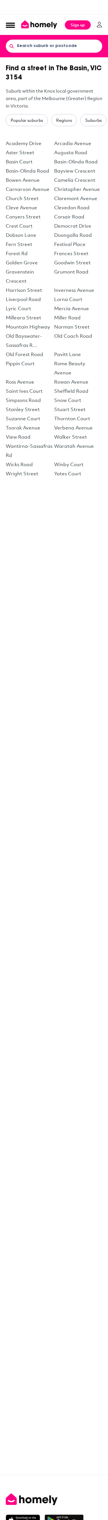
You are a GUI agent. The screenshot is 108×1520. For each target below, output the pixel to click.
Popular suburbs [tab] (27, 120)
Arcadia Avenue (72, 143)
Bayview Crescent (74, 170)
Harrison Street (24, 290)
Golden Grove (22, 262)
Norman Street (72, 326)
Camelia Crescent (74, 180)
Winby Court (69, 464)
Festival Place (70, 244)
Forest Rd (17, 253)
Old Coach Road (73, 336)
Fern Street (19, 244)
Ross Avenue (20, 381)
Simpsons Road (23, 400)
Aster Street (20, 152)
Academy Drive (23, 143)
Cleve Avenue (21, 207)
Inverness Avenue (74, 290)
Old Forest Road (24, 354)
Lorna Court (68, 299)
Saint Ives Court (24, 391)
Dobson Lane (21, 235)
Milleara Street (23, 317)
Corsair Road (69, 216)
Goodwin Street (72, 262)
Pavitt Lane (67, 354)
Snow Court (67, 400)
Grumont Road (71, 271)
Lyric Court (18, 308)
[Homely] (54, 1499)
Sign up (78, 25)
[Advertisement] (54, 7)
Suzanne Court (23, 418)
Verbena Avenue (73, 427)
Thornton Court (72, 418)
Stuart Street (70, 409)
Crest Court (19, 225)
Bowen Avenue (23, 180)
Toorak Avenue (23, 427)
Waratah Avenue (74, 446)
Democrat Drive (72, 225)
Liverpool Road (23, 299)
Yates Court (67, 473)
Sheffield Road (71, 391)
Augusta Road (70, 152)
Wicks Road (19, 464)
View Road (18, 436)
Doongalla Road (73, 235)
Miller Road (67, 317)
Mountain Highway (28, 326)
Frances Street (71, 253)
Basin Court (19, 161)
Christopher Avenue (77, 189)
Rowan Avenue (71, 381)
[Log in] (99, 24)
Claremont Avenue (75, 198)
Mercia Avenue (71, 308)
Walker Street (70, 436)
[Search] (11, 46)
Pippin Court (20, 363)
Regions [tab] (64, 120)
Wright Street (22, 473)
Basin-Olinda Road (76, 161)
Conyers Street (23, 216)
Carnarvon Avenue (28, 189)
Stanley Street (23, 409)
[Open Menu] (10, 25)
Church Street (22, 198)
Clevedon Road (72, 207)
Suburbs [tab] (93, 120)
